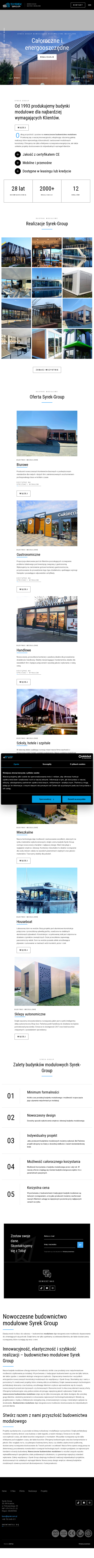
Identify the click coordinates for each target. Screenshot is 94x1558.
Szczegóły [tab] (47, 764)
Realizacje (32, 1491)
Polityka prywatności (84, 1544)
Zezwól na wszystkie (76, 799)
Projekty (44, 1491)
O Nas (13, 1491)
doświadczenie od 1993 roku (4, 43)
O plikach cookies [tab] (77, 764)
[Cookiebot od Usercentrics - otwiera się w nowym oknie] (80, 757)
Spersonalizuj (45, 799)
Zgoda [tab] (16, 764)
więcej (22, 128)
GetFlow (11, 1544)
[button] (89, 5)
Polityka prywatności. (69, 1251)
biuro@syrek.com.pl (9, 1516)
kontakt (78, 5)
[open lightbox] (16, 252)
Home (4, 1491)
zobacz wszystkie (47, 370)
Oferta (21, 1491)
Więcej (24, 494)
